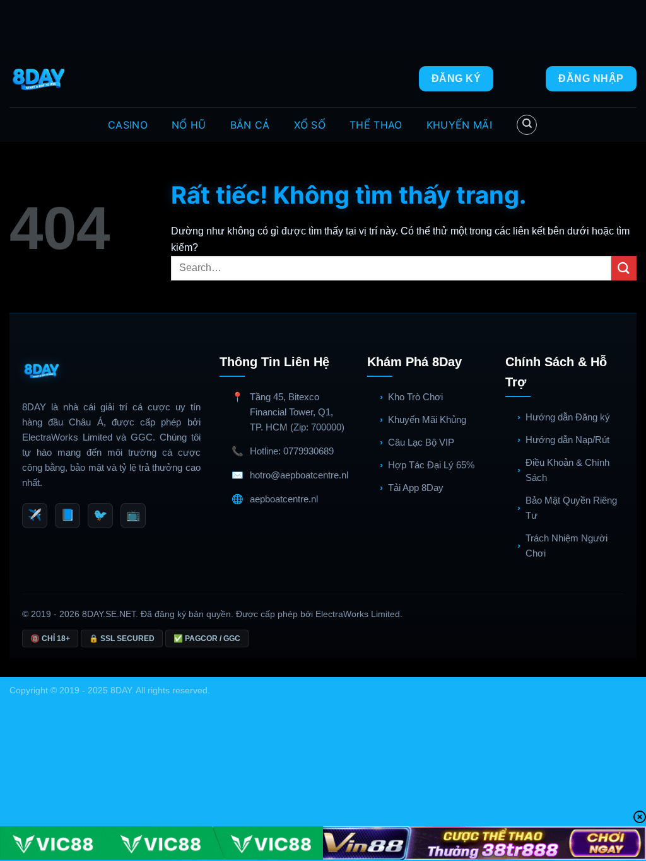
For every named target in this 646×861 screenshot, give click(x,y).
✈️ (35, 515)
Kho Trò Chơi (415, 396)
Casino (128, 124)
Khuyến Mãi (459, 124)
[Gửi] (624, 268)
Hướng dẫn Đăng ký (568, 417)
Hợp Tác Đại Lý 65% (431, 464)
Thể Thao (375, 124)
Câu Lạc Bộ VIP (421, 442)
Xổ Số (310, 124)
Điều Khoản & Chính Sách (567, 470)
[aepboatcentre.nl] (40, 78)
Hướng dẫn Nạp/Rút (567, 439)
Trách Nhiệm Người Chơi (567, 545)
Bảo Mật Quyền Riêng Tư (571, 508)
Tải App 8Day (415, 487)
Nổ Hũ (189, 124)
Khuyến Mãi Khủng (427, 419)
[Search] (527, 125)
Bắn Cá (250, 124)
